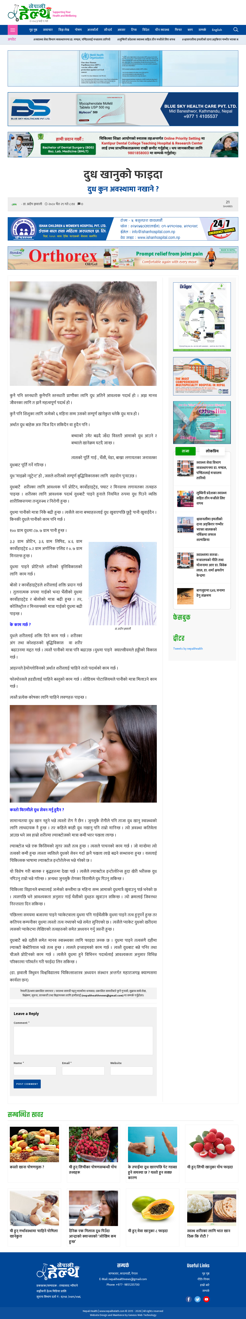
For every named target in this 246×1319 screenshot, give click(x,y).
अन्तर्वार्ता (92, 30)
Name (19, 1063)
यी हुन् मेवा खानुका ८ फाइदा (148, 1231)
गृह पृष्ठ (33, 30)
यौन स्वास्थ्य (162, 30)
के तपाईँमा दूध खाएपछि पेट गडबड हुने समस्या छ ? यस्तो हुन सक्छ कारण (152, 1172)
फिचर (178, 30)
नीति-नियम (203, 1279)
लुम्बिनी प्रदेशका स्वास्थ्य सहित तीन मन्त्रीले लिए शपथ (58, 39)
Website (116, 1063)
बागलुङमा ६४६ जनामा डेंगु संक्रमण (210, 593)
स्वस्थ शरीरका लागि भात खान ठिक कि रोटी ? (208, 1234)
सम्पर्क (202, 30)
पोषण (78, 30)
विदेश (145, 30)
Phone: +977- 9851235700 (123, 1284)
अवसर (121, 30)
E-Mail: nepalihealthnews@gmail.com (123, 1279)
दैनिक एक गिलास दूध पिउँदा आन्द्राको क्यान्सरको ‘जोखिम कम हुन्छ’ (92, 1236)
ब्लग (190, 30)
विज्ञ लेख (63, 30)
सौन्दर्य (108, 30)
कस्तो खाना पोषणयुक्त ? (27, 1167)
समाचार (48, 30)
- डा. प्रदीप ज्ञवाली (31, 204)
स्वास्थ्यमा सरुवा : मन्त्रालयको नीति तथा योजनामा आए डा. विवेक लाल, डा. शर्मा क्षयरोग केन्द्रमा (211, 565)
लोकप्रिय (212, 451)
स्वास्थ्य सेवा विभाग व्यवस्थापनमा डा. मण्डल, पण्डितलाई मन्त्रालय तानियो (211, 470)
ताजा (185, 451)
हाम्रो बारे (204, 1285)
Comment (21, 1023)
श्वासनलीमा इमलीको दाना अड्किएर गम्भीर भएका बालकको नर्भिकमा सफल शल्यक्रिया (140, 39)
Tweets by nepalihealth (188, 648)
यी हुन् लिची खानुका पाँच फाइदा (210, 1167)
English (217, 30)
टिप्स (134, 30)
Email (66, 1063)
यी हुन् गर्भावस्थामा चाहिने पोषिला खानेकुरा (34, 1234)
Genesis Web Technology (142, 1315)
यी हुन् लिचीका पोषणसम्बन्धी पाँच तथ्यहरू (93, 1170)
